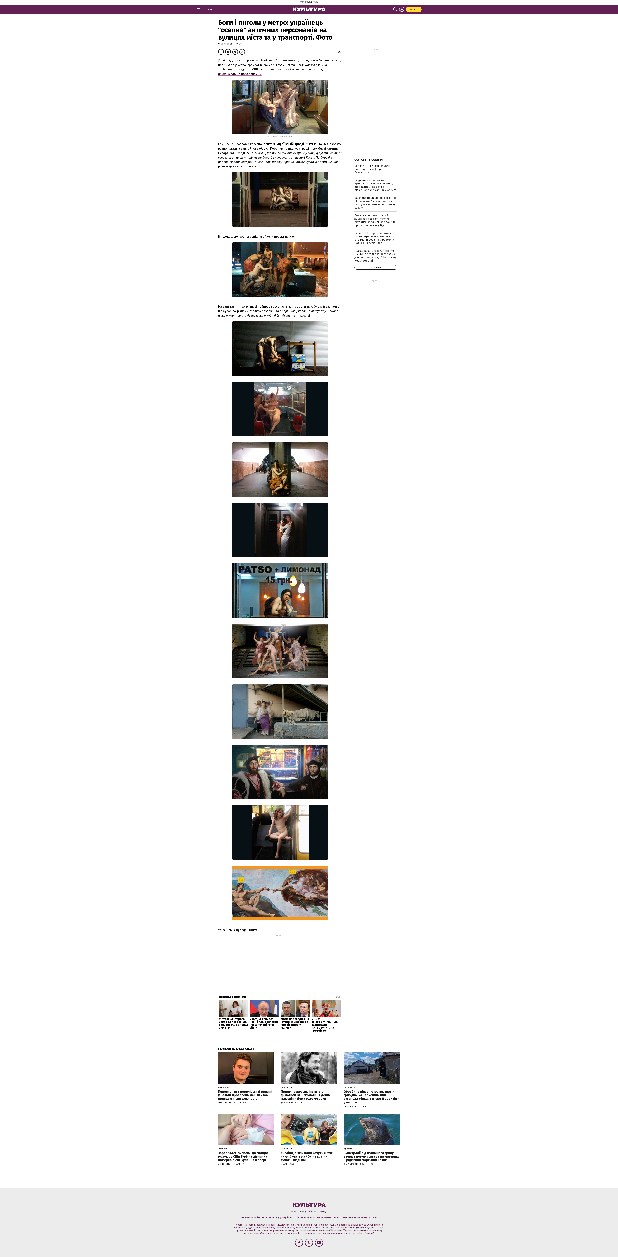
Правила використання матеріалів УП (318, 1217)
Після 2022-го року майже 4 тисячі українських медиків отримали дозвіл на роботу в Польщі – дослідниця (374, 238)
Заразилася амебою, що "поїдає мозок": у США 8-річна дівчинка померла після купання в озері (243, 1156)
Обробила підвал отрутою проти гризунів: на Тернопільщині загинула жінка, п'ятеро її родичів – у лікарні (372, 1097)
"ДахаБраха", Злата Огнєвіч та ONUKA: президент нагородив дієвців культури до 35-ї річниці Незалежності (375, 255)
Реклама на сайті (250, 1217)
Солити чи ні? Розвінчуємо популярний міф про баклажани (372, 169)
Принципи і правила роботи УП (359, 1217)
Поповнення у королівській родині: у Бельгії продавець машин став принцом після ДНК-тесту (245, 1095)
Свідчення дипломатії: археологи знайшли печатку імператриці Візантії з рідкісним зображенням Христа (375, 185)
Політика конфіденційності (278, 1217)
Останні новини (368, 160)
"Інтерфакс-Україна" (341, 1230)
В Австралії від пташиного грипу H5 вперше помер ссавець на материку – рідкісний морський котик (371, 1156)
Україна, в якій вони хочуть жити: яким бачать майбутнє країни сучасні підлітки (307, 1156)
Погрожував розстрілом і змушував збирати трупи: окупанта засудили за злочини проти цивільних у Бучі (375, 220)
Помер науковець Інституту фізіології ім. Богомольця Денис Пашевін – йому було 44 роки (306, 1095)
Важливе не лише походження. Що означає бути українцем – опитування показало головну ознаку (375, 202)
